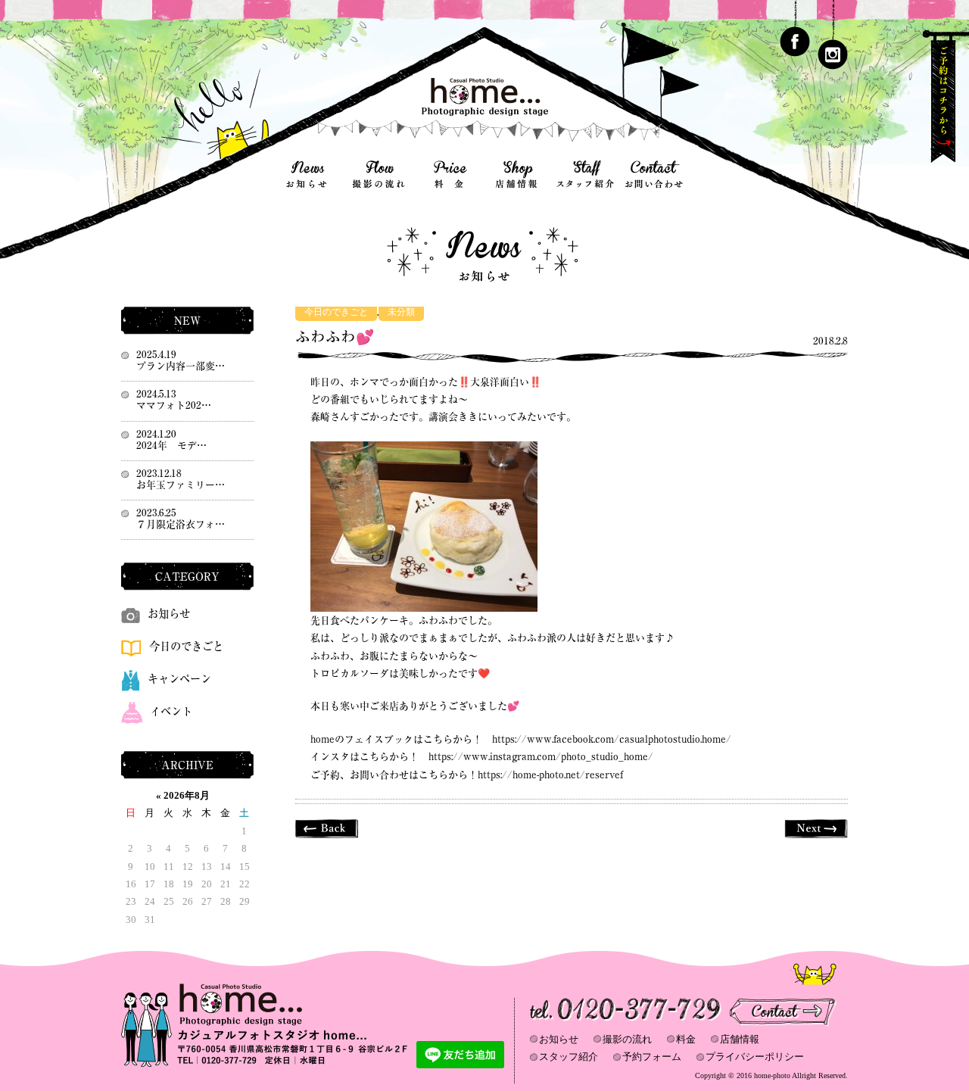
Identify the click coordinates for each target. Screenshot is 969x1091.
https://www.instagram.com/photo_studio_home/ (540, 757)
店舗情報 (739, 1039)
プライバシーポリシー (755, 1056)
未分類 (401, 312)
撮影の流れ (627, 1039)
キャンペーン (179, 678)
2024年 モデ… (171, 445)
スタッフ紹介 (568, 1056)
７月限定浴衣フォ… (180, 524)
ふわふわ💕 (334, 336)
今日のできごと (336, 312)
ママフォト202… (173, 405)
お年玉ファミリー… (180, 485)
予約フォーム (651, 1056)
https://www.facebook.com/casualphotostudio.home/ (611, 739)
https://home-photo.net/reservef (550, 775)
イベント (171, 711)
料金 (686, 1039)
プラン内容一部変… (180, 366)
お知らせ (169, 613)
